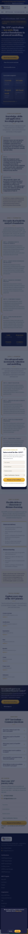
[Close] (24, 449)
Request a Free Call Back (14, 479)
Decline (10, 931)
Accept (17, 931)
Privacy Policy (18, 911)
